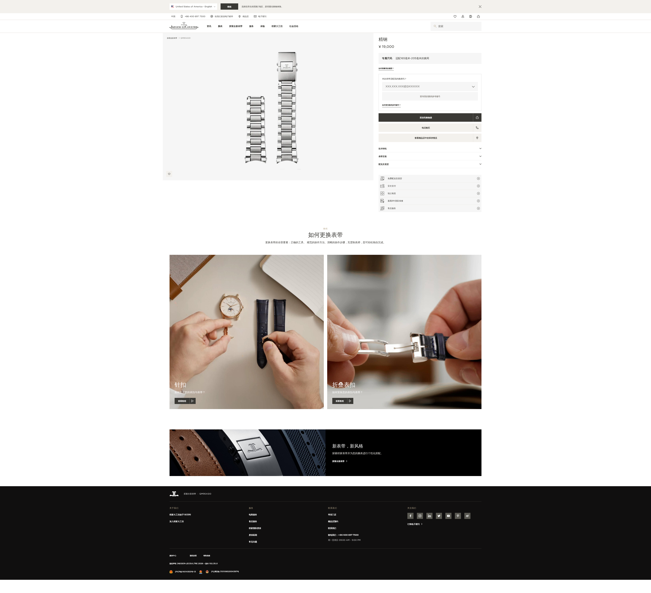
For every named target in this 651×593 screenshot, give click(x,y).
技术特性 (383, 148)
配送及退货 (384, 164)
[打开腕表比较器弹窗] (470, 16)
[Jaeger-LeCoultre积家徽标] (174, 493)
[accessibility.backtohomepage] (184, 26)
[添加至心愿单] (169, 174)
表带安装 (383, 156)
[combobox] (456, 26)
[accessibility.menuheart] (455, 16)
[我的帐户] (462, 16)
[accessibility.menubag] (479, 16)
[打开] (435, 26)
